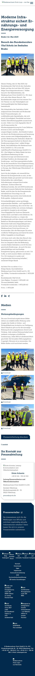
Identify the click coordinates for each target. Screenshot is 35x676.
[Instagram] (31, 556)
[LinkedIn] (17, 556)
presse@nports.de (9, 495)
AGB (17, 575)
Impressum (17, 570)
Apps (17, 568)
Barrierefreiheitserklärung (17, 577)
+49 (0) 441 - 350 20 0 (9, 650)
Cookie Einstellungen (18, 579)
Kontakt (17, 564)
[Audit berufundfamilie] (9, 613)
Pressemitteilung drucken (15, 437)
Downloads (17, 566)
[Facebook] (24, 556)
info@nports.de (22, 652)
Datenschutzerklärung (17, 573)
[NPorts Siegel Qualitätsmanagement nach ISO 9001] (26, 594)
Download (6, 373)
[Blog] (4, 556)
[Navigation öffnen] (31, 3)
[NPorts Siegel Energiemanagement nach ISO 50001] (9, 594)
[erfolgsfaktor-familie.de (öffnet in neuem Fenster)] (26, 613)
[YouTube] (11, 556)
